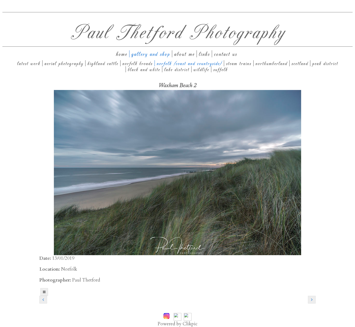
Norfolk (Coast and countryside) (189, 63)
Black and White (144, 69)
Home (121, 53)
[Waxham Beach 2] (177, 172)
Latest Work (28, 63)
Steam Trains (238, 63)
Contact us (225, 53)
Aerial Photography (63, 63)
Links (204, 53)
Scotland (299, 63)
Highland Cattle (102, 63)
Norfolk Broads (137, 63)
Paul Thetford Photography (178, 31)
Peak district (325, 63)
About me (184, 53)
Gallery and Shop (150, 53)
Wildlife (201, 69)
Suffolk (220, 69)
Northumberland (271, 63)
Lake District (176, 69)
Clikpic (190, 324)
